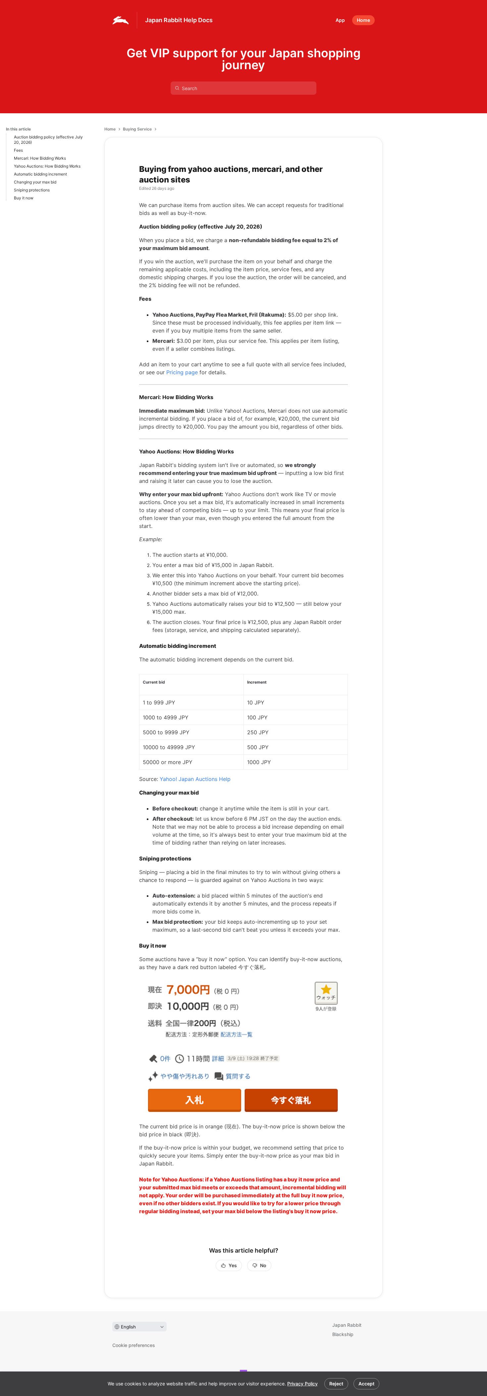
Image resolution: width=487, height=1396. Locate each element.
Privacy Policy (302, 1383)
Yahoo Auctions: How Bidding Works (47, 166)
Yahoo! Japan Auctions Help (195, 779)
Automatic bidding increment (40, 174)
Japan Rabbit (346, 1325)
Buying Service (137, 129)
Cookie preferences (133, 1345)
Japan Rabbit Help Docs (179, 20)
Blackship (342, 1334)
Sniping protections (32, 189)
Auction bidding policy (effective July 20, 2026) (48, 139)
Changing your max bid (35, 182)
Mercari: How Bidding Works (40, 158)
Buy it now (23, 197)
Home (110, 129)
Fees (18, 150)
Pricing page (182, 372)
